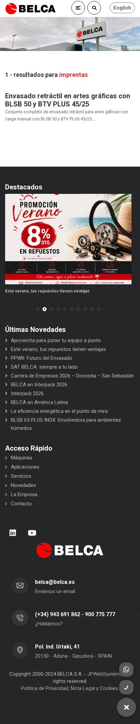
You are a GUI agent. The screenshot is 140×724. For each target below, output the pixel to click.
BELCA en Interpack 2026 (39, 385)
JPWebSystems (105, 674)
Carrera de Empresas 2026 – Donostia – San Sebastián (72, 376)
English (122, 8)
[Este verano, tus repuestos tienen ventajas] (68, 239)
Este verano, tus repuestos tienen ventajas (47, 291)
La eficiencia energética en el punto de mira (59, 411)
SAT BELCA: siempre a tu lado (44, 367)
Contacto (21, 504)
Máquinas (21, 458)
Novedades (23, 485)
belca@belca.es (55, 582)
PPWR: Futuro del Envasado (41, 358)
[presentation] (8, 309)
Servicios (21, 476)
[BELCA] (30, 8)
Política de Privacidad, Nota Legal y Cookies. (70, 688)
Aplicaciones (25, 467)
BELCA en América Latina (39, 402)
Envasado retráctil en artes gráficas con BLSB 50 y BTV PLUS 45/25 (67, 100)
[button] (38, 309)
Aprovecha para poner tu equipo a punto (56, 340)
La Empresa (24, 494)
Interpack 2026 (27, 393)
